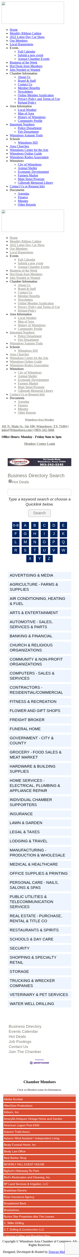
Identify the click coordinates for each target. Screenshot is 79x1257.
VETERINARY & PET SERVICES (39, 994)
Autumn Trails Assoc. (17, 1127)
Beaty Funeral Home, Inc (20, 1140)
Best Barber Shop (15, 1154)
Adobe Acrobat (13, 1095)
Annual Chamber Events (33, 59)
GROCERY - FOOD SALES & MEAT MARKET (36, 754)
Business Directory (25, 1026)
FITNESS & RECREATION (33, 701)
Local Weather (27, 110)
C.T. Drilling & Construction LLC (24, 1225)
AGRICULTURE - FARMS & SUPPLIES (34, 587)
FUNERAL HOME (25, 729)
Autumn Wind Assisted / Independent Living (31, 1134)
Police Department (30, 128)
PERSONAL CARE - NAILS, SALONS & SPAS (34, 885)
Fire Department (28, 131)
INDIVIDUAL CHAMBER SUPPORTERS (31, 802)
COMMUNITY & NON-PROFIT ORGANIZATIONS (36, 661)
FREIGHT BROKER (27, 720)
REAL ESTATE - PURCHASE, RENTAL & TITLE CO (36, 918)
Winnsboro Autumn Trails (26, 135)
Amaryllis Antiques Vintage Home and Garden (33, 1115)
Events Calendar (23, 1031)
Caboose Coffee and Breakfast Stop (27, 1232)
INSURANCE (21, 814)
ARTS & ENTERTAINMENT (34, 613)
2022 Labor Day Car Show (27, 37)
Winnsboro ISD (28, 142)
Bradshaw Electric (15, 1186)
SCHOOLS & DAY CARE (31, 939)
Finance (23, 197)
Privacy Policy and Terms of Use (39, 99)
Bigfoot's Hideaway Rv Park (21, 1167)
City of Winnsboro (30, 164)
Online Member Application (36, 95)
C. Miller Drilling (14, 1219)
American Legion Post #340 (21, 1121)
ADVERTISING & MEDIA (31, 575)
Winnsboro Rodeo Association (29, 157)
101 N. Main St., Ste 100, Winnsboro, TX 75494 (34, 426)
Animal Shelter (27, 168)
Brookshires (11, 1206)
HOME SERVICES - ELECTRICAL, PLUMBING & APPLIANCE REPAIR (35, 785)
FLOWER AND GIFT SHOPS (35, 711)
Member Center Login (39, 443)
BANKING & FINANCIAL (31, 636)
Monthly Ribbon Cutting (25, 33)
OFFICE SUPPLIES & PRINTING (39, 873)
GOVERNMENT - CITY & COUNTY (32, 740)
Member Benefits (29, 88)
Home (14, 29)
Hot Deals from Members (26, 66)
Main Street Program (31, 179)
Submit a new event (30, 55)
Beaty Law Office (15, 1147)
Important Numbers (22, 124)
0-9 (16, 525)
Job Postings (20, 1041)
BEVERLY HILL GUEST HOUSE (24, 1160)
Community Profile (30, 120)
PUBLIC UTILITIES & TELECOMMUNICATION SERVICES (31, 902)
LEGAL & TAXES (25, 832)
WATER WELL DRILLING (32, 1004)
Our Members (19, 40)
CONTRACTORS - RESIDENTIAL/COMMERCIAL (36, 690)
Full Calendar (26, 51)
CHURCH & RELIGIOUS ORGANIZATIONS (31, 647)
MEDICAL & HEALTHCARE (34, 864)
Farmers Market (28, 175)
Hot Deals (20, 481)
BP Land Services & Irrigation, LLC (26, 1180)
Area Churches (19, 146)
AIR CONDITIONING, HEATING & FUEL (37, 601)
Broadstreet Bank (15, 1199)
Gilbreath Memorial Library (35, 182)
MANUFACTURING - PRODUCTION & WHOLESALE (37, 852)
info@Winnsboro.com (17, 430)
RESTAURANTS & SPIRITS (34, 930)
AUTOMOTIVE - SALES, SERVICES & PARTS (31, 624)
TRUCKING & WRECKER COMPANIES (32, 983)
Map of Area (26, 113)
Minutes (23, 201)
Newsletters (25, 91)
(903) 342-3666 (44, 430)
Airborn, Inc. (11, 1108)
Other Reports (27, 204)
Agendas (23, 193)
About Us (24, 77)
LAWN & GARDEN (26, 823)
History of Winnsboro (32, 117)
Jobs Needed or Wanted (25, 69)
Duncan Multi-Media (62, 1252)
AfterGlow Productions (18, 1101)
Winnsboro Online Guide (26, 153)
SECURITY (20, 948)
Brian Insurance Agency (19, 1193)
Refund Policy (27, 102)
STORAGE (19, 971)
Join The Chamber (25, 1052)
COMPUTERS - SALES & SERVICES (32, 675)
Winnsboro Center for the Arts (29, 150)
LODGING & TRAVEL (29, 841)
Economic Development (33, 171)
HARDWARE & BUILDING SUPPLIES (33, 769)
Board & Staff (27, 80)
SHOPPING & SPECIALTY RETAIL (33, 960)
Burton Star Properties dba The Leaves (29, 1212)
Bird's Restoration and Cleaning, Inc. (27, 1173)
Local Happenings (21, 44)
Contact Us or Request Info (27, 186)
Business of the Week (23, 62)
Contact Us (25, 84)
